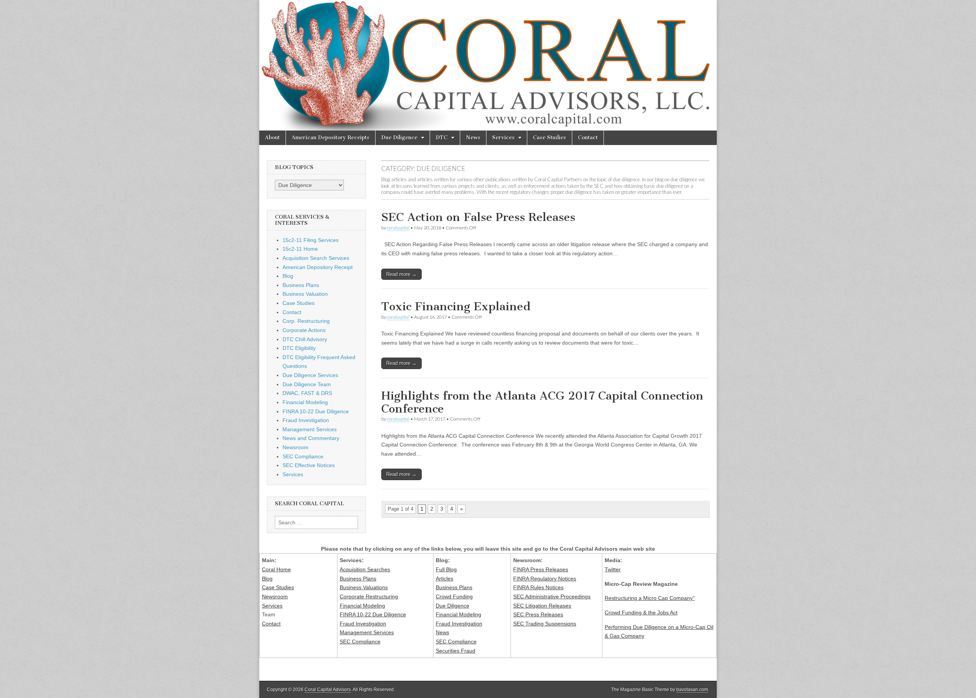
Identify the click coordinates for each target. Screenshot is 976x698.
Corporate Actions (304, 330)
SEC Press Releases (538, 614)
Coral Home (276, 569)
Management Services (310, 429)
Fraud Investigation (306, 420)
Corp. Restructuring (306, 321)
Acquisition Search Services (316, 258)
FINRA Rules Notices (538, 587)
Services (503, 137)
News (473, 137)
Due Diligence (399, 137)
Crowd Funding (454, 596)
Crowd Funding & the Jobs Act (641, 612)
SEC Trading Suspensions (544, 624)
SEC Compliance (303, 456)
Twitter (613, 569)
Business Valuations (364, 587)
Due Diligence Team (307, 384)
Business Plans (301, 285)
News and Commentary (311, 438)
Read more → (401, 274)
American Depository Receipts (330, 137)
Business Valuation (305, 294)
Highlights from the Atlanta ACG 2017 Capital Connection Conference (542, 402)
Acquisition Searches (365, 569)
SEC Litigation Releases (542, 606)
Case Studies (549, 137)
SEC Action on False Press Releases (478, 217)
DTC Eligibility (299, 348)
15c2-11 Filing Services (311, 240)
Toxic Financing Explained (456, 306)
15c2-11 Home (300, 249)
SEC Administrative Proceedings (552, 596)
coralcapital (398, 228)
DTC (442, 137)
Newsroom (295, 447)
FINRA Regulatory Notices (544, 578)
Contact (588, 137)
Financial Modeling (305, 402)
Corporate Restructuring (369, 596)
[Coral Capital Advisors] (488, 65)
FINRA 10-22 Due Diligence (316, 411)
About (272, 137)
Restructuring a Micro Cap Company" (650, 598)
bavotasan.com (692, 689)
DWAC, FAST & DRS (307, 393)
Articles (444, 578)
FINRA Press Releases (540, 569)
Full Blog (446, 569)
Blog (288, 276)
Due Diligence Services (310, 375)
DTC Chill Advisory (305, 339)
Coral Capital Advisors (328, 689)
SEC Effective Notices (309, 465)
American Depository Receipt (318, 267)
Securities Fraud (455, 651)
